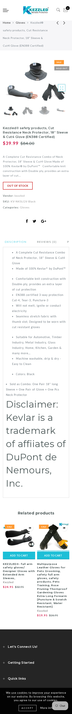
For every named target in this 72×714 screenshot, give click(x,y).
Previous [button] (10, 83)
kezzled (20, 195)
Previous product (55, 22)
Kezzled (8, 582)
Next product (64, 22)
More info (47, 707)
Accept (28, 708)
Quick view (29, 528)
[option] (36, 81)
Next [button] (57, 83)
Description (15, 241)
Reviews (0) (47, 241)
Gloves (20, 22)
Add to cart (19, 555)
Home (7, 22)
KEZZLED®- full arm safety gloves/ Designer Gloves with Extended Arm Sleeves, (19, 571)
